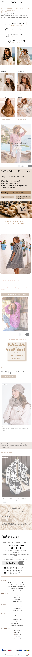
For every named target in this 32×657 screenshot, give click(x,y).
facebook (17, 634)
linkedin (17, 641)
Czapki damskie (21, 93)
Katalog (17, 617)
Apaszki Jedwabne (5, 68)
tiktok (17, 636)
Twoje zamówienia (17, 595)
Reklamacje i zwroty (17, 610)
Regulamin (18, 523)
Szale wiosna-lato (22, 68)
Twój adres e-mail (7, 516)
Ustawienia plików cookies (17, 584)
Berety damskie (4, 93)
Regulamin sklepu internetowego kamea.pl (17, 582)
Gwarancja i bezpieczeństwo (17, 625)
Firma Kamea (17, 630)
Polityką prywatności (11, 525)
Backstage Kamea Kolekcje (17, 623)
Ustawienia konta (17, 597)
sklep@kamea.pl (18, 558)
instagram (17, 632)
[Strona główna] (11, 537)
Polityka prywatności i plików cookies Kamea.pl (17, 586)
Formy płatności (17, 608)
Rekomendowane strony (17, 601)
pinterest (17, 638)
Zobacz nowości (8, 376)
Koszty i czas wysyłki (17, 606)
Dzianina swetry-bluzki (6, 119)
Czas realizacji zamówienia (17, 588)
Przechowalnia (17, 599)
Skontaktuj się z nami (17, 619)
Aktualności (17, 615)
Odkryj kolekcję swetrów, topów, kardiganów (14, 294)
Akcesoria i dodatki (22, 119)
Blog (17, 621)
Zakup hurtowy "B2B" (17, 590)
